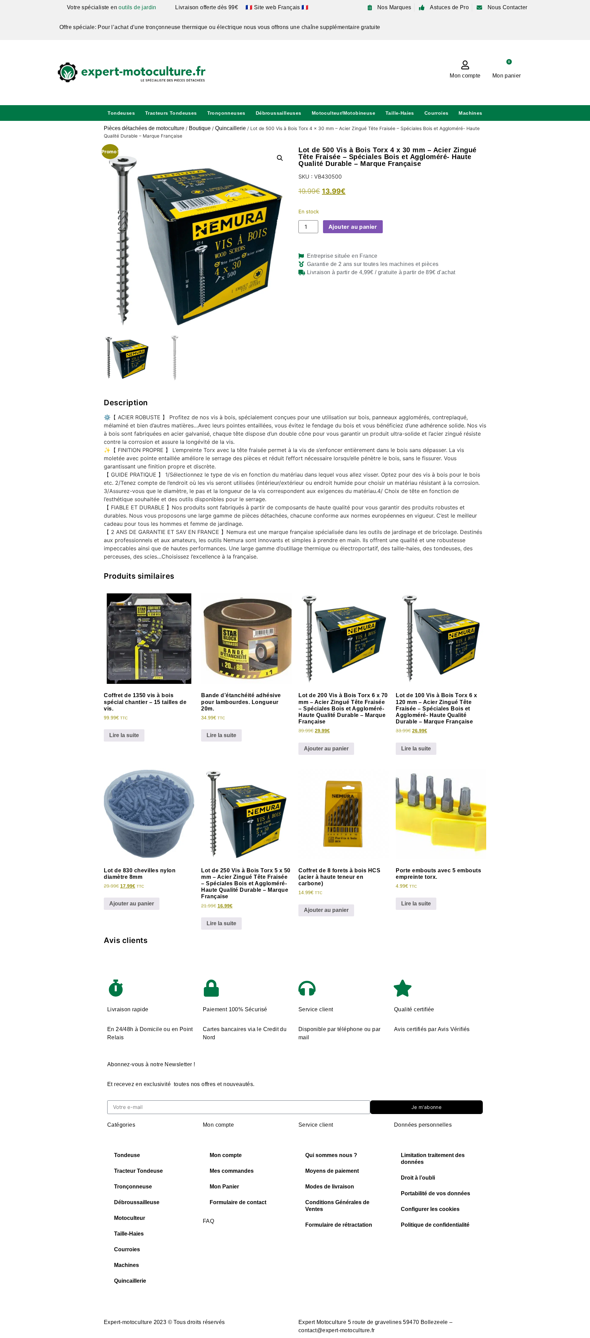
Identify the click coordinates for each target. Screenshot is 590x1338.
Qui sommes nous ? (331, 1155)
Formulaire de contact (238, 1202)
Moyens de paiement (332, 1171)
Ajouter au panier (352, 226)
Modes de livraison (329, 1186)
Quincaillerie (230, 128)
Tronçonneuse (133, 1186)
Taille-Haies (399, 113)
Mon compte (465, 76)
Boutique (200, 128)
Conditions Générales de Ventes (337, 1205)
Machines (470, 113)
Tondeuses (121, 113)
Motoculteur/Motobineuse (343, 113)
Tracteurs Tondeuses (171, 113)
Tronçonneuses (226, 113)
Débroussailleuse (136, 1202)
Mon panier (506, 76)
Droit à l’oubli (418, 1178)
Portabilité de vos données (435, 1193)
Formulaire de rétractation (338, 1225)
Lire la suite (124, 735)
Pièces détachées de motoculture (144, 128)
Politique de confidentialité (435, 1225)
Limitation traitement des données (433, 1158)
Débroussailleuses (278, 113)
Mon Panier (224, 1186)
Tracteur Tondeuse (138, 1171)
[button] (280, 158)
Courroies (436, 113)
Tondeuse (127, 1155)
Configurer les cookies (430, 1209)
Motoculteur (129, 1218)
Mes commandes (232, 1171)
